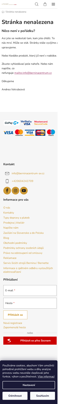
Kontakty (8, 213)
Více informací (46, 376)
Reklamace (9, 258)
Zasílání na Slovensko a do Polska (23, 233)
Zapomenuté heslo (14, 327)
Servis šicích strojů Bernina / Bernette (26, 263)
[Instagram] (15, 190)
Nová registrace (12, 323)
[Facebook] (7, 190)
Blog (6, 238)
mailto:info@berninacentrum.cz (33, 73)
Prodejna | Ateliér (13, 223)
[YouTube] (24, 190)
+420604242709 (22, 181)
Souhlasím (42, 396)
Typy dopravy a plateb (16, 218)
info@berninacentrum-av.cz (28, 173)
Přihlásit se (15, 315)
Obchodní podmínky (15, 243)
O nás (6, 208)
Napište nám (10, 228)
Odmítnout (15, 396)
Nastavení (29, 385)
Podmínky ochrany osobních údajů (23, 248)
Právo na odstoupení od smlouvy (22, 253)
